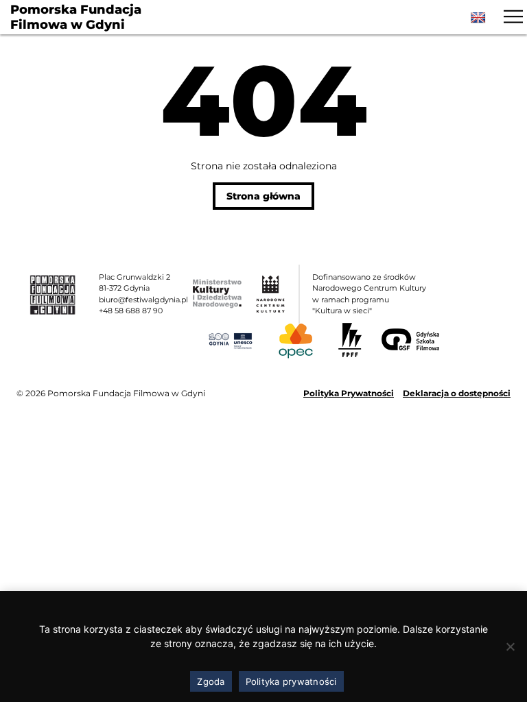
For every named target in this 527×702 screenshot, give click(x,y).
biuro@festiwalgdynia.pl (143, 299)
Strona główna (263, 196)
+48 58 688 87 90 (131, 310)
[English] (478, 17)
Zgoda (210, 681)
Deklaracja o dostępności (457, 393)
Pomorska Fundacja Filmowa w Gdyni (75, 17)
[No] (510, 646)
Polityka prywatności (291, 681)
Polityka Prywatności (348, 393)
